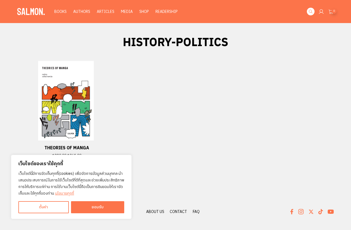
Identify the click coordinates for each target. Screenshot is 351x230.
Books (60, 12)
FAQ (196, 212)
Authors (81, 12)
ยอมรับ (98, 207)
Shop (144, 12)
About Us (155, 212)
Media (127, 12)
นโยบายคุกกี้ (64, 193)
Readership (166, 12)
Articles (105, 12)
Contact (178, 212)
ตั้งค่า (43, 207)
